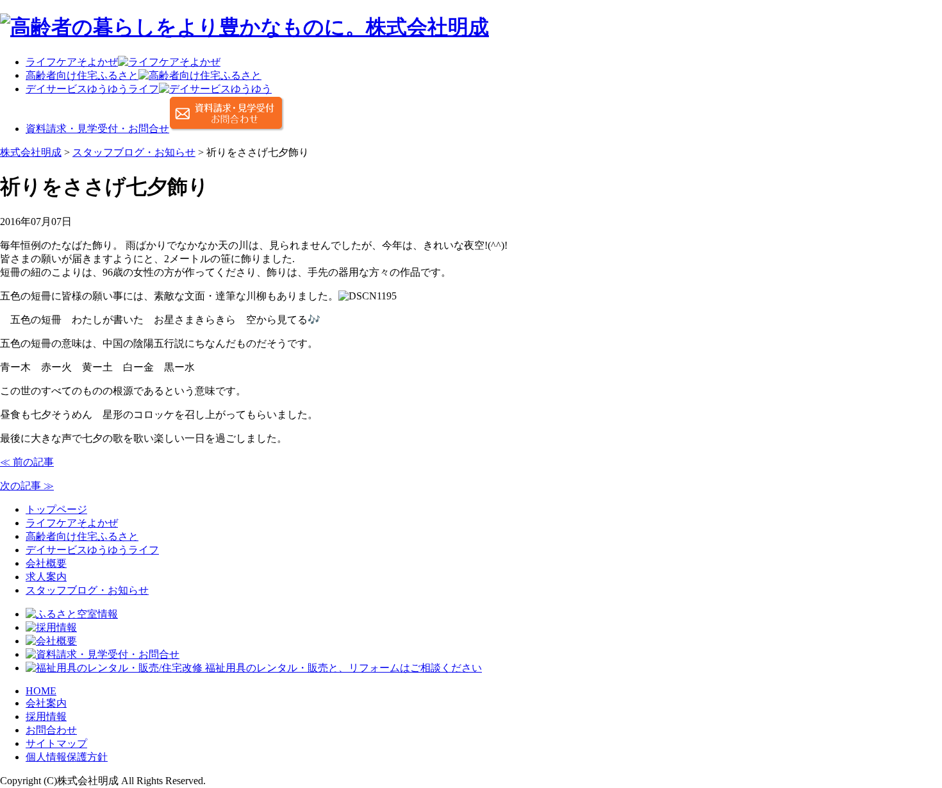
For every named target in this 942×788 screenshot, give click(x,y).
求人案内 (46, 576)
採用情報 (46, 716)
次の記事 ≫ (27, 485)
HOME (41, 690)
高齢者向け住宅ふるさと (82, 536)
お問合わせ (51, 730)
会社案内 (46, 703)
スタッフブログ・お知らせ (87, 590)
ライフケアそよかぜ (72, 522)
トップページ (56, 509)
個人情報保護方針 (67, 756)
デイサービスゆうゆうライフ (92, 549)
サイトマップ (56, 743)
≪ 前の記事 (27, 462)
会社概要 (46, 563)
